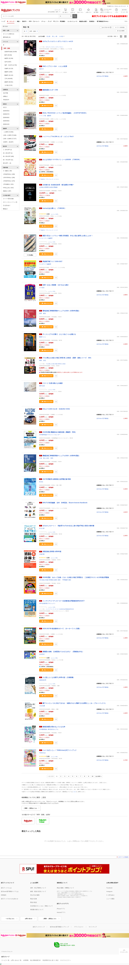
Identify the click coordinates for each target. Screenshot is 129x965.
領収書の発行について (36, 909)
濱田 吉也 (42, 360)
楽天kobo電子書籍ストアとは (9, 891)
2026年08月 (6, 117)
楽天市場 (124, 9)
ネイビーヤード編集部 (45, 238)
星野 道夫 (42, 386)
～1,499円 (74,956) (8, 132)
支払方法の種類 (34, 895)
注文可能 (5, 93)
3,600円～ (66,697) (8, 142)
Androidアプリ (61, 912)
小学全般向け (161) (8, 184)
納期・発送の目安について (38, 891)
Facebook (109, 888)
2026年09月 (6, 121)
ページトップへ (124, 952)
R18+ (126, 21)
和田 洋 (41, 69)
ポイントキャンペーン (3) (10, 202)
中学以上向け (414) (8, 187)
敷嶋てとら (42, 337)
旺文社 (41, 481)
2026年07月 (6, 114)
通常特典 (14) (6, 37)
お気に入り (88, 12)
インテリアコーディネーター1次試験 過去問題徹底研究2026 (60, 609)
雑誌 (18, 21)
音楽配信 (91, 21)
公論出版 (41, 554)
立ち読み (31, 255)
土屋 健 (41, 187)
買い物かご (65, 12)
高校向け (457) (7, 191)
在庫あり (5, 96)
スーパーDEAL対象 (8, 198)
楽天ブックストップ (39, 927)
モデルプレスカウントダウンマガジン (54, 47)
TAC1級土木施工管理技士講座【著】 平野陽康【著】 (55, 580)
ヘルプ (116, 12)
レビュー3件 (54, 557)
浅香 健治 (42, 313)
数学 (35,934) (8, 55)
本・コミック (10, 21)
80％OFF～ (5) (7, 163)
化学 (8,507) (8, 61)
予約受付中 (6, 99)
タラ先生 (41, 287)
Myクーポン (80, 12)
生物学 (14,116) (9, 68)
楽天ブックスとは (6, 888)
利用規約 (3, 895)
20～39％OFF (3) (7, 153)
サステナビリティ (65, 960)
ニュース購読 (110, 898)
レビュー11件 (54, 214)
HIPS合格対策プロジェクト (47, 603)
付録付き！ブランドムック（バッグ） (49, 230)
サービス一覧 (124, 12)
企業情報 (25, 960)
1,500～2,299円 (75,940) (9, 135)
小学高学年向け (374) (9, 181)
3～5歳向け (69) (7, 171)
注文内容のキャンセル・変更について (41, 906)
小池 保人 (42, 458)
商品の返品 (33, 902)
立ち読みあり (6, 205)
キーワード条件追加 (119, 27)
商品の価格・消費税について (65, 888)
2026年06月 (6, 110)
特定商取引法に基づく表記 (50, 960)
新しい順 (54, 36)
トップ (3, 21)
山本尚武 (41, 654)
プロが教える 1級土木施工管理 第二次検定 (56, 363)
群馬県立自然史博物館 (51, 187)
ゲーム (43, 21)
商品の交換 (33, 898)
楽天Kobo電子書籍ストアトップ (59, 927)
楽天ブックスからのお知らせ (9, 898)
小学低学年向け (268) (9, 174)
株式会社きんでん (53, 729)
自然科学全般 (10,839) (11, 51)
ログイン (57, 10)
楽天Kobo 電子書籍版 (102, 76)
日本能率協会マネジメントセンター (49, 434)
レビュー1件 (52, 242)
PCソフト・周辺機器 (59, 21)
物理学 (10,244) (9, 58)
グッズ (49, 21)
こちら (74, 791)
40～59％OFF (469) (8, 156)
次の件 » (98, 776)
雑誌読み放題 (83, 21)
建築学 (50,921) (9, 82)
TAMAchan (42, 753)
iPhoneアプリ (61, 908)
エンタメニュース (72, 21)
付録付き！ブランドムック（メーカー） (50, 179)
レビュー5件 (54, 657)
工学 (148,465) (8, 78)
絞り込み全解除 (120, 30)
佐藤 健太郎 (42, 680)
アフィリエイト (78, 927)
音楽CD (24, 21)
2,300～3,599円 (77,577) (9, 138)
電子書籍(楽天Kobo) (102, 21)
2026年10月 (6, 124)
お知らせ (72, 12)
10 (92, 776)
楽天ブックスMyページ (106, 12)
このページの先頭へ (123, 857)
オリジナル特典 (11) (8, 34)
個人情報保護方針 (35, 960)
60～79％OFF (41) (8, 160)
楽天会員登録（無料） (53, 11)
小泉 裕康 (42, 706)
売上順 (48, 36)
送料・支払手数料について (38, 888)
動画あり (5, 209)
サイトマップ (93, 927)
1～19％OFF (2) (7, 149)
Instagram (109, 891)
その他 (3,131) (8, 85)
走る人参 (41, 528)
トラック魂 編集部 (45, 115)
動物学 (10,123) (9, 75)
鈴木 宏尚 (50, 458)
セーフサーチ (105, 27)
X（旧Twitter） (110, 895)
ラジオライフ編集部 (45, 264)
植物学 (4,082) (8, 72)
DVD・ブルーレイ (34, 21)
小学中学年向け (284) (9, 177)
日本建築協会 (43, 729)
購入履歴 (96, 12)
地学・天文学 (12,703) (11, 65)
